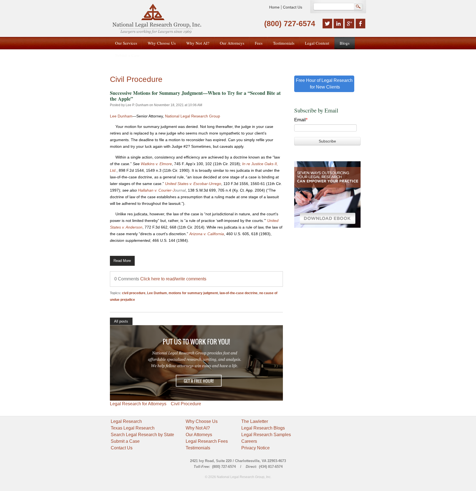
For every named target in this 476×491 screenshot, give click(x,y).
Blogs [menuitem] (345, 43)
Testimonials (198, 448)
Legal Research (126, 421)
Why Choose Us (202, 421)
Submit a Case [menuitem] (127, 55)
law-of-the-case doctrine (239, 293)
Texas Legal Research (133, 428)
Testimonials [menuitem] (283, 43)
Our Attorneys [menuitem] (232, 43)
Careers (249, 441)
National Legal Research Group (192, 116)
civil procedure (133, 293)
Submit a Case (125, 441)
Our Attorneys (199, 434)
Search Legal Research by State (142, 434)
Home (274, 7)
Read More (122, 261)
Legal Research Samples (266, 434)
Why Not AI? (198, 428)
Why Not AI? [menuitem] (197, 43)
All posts (121, 321)
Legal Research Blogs (263, 428)
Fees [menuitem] (259, 43)
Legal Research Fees (207, 441)
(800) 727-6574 (289, 24)
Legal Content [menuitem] (317, 43)
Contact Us (292, 7)
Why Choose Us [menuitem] (162, 43)
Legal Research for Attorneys (138, 403)
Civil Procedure (186, 403)
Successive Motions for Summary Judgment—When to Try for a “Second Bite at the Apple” (195, 95)
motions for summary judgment (193, 293)
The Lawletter (254, 421)
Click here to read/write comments (173, 279)
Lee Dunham (121, 116)
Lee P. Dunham (137, 105)
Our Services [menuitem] (126, 43)
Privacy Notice (255, 448)
